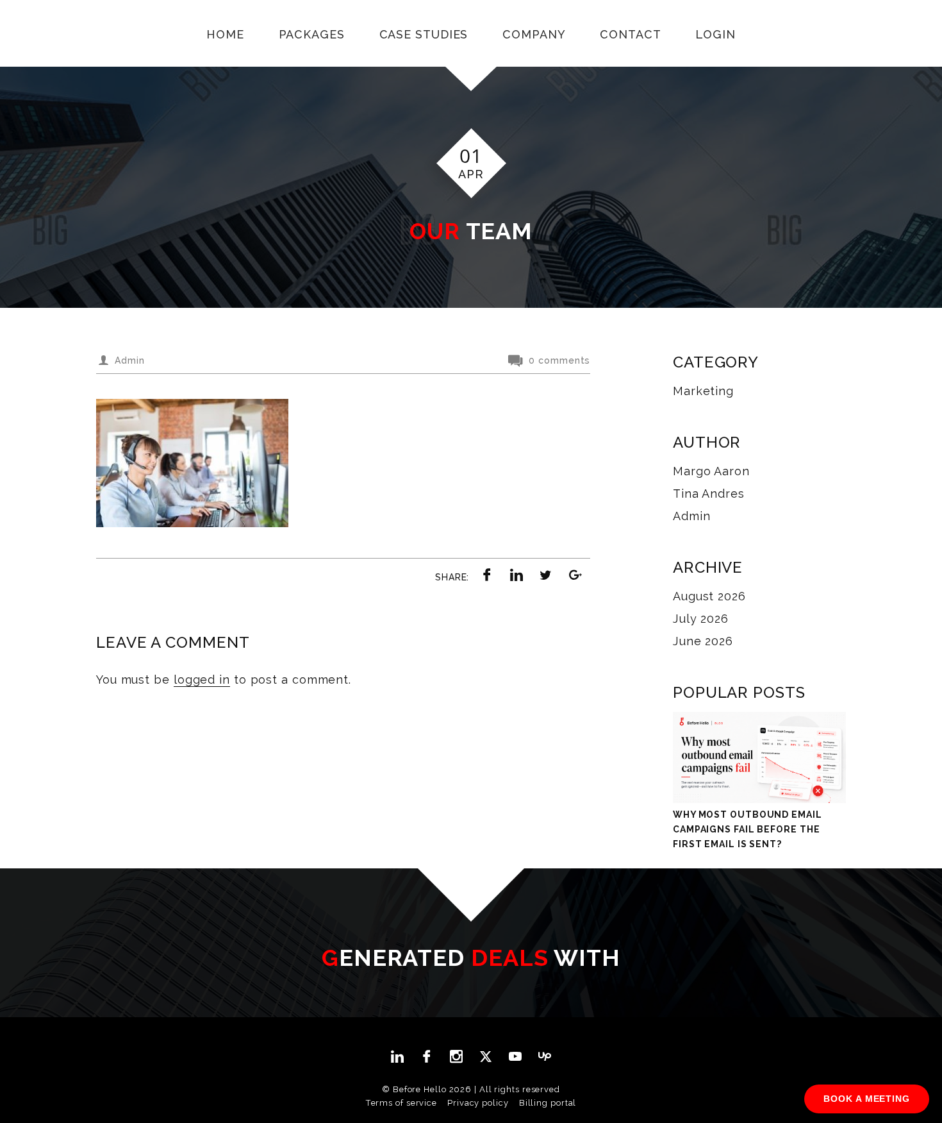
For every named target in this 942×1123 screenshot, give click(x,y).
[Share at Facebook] (487, 574)
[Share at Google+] (575, 574)
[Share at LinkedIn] (516, 574)
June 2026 (703, 641)
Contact (630, 34)
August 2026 (709, 596)
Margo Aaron (711, 471)
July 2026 (701, 618)
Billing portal (548, 1103)
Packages (312, 34)
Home (225, 34)
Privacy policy (478, 1103)
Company (533, 34)
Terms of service (401, 1103)
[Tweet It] (546, 574)
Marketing (703, 391)
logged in (202, 679)
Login (715, 34)
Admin (692, 516)
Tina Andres (709, 493)
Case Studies (423, 34)
